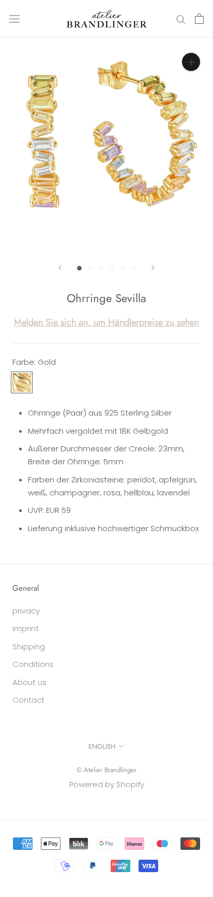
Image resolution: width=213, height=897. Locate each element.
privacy (26, 610)
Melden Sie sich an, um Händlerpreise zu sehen (106, 322)
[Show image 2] (90, 268)
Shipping (28, 646)
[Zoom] (191, 62)
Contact (28, 699)
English (101, 746)
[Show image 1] (79, 268)
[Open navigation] (14, 19)
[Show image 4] (112, 268)
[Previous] (60, 267)
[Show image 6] (133, 268)
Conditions (33, 664)
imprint (25, 628)
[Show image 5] (122, 268)
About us (29, 682)
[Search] (181, 18)
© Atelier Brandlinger (106, 770)
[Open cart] (199, 18)
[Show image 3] (101, 268)
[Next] (153, 267)
